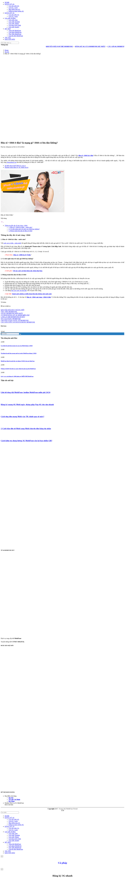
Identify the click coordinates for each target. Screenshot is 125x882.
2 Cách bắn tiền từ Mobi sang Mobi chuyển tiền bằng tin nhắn (26, 429)
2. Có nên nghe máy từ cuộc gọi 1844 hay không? (24, 229)
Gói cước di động (10, 18)
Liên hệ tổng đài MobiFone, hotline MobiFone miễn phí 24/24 (25, 392)
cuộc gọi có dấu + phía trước (12, 243)
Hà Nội (11, 798)
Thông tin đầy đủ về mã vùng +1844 (16, 225)
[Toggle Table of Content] (2, 222)
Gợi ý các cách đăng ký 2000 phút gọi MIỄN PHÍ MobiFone (17, 376)
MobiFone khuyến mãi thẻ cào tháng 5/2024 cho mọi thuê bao (18, 361)
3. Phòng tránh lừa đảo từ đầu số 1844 (20, 231)
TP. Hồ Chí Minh (14, 799)
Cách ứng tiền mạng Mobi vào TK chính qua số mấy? (22, 417)
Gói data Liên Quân (15, 25)
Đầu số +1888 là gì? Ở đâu (22, 255)
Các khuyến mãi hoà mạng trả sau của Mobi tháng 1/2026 (17, 345)
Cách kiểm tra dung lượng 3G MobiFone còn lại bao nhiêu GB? (26, 441)
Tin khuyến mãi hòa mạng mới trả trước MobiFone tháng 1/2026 (18, 353)
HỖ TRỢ (8, 29)
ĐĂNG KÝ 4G (9, 4)
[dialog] (62, 874)
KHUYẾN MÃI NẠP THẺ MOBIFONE (50, 46)
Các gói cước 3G (14, 15)
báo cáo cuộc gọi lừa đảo (19, 290)
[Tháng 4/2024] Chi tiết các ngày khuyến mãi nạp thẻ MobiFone (18, 368)
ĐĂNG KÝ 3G (9, 13)
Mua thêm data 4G (14, 9)
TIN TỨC (8, 37)
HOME (7, 2)
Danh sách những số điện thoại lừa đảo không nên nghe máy (32, 294)
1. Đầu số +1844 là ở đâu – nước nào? (20, 227)
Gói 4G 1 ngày (13, 7)
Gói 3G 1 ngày (13, 16)
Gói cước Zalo (13, 20)
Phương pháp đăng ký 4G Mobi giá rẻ (16, 167)
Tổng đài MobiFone (15, 30)
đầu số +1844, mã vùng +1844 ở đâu (39, 297)
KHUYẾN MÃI (10, 39)
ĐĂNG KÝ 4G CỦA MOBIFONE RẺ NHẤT (81, 46)
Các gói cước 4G (14, 6)
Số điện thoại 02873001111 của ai (15, 165)
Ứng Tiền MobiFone (15, 34)
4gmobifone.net (11, 162)
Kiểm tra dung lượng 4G (16, 11)
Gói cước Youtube (14, 22)
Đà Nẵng (12, 801)
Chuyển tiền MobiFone (16, 36)
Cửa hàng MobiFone (15, 32)
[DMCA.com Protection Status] (44, 705)
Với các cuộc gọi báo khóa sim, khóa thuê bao (27, 271)
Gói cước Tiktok (14, 23)
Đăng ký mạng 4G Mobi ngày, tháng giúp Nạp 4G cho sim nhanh (27, 404)
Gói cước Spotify (14, 27)
